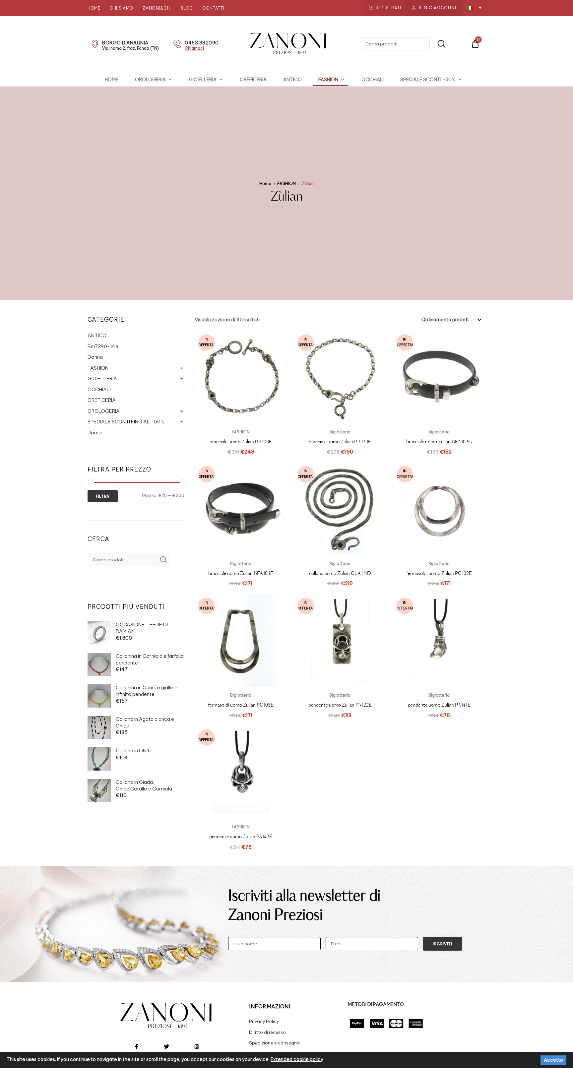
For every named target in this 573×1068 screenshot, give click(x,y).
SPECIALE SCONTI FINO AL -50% (126, 421)
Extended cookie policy (297, 1059)
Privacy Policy (264, 1021)
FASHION (328, 80)
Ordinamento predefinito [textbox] (449, 320)
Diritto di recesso (267, 1032)
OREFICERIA (253, 80)
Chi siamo (121, 8)
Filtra (102, 496)
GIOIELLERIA (203, 80)
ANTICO (292, 80)
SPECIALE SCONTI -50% (428, 80)
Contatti (213, 8)
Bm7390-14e (103, 346)
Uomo (95, 432)
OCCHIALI (372, 80)
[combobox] (450, 319)
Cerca (438, 44)
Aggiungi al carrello (340, 729)
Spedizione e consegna (274, 1042)
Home (94, 8)
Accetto (553, 1060)
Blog (186, 8)
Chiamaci (194, 48)
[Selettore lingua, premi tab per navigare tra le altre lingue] (474, 7)
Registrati (388, 7)
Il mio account (438, 7)
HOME (111, 80)
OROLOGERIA (150, 80)
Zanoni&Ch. (157, 8)
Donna (95, 357)
